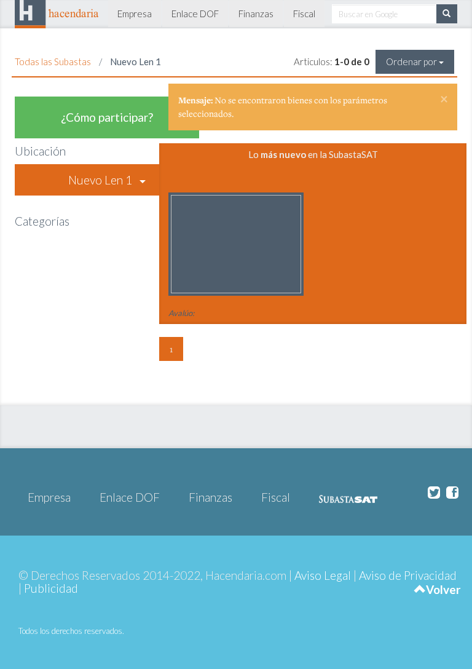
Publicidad (51, 588)
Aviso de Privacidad (408, 575)
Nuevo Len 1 (104, 180)
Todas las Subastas (53, 61)
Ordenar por (412, 61)
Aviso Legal (322, 575)
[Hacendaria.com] (57, 12)
